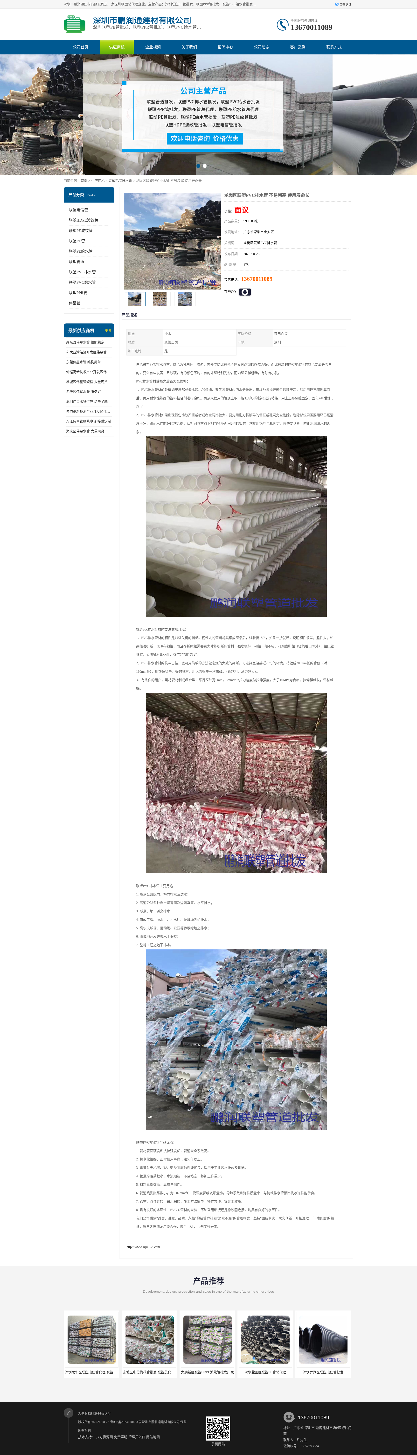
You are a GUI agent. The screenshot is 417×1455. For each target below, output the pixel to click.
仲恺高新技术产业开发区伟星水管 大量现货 (89, 411)
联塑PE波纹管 (81, 231)
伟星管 (74, 303)
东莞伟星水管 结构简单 (83, 362)
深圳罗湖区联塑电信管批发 (207, 1372)
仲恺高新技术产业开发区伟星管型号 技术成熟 (89, 372)
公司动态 (261, 47)
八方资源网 (104, 1437)
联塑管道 (76, 262)
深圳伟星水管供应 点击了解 (87, 401)
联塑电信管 (78, 210)
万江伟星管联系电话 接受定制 (88, 421)
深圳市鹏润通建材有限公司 (161, 1422)
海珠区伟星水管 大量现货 (85, 431)
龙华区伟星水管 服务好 (83, 392)
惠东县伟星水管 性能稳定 (85, 342)
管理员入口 (136, 1437)
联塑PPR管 (78, 293)
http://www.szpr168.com (143, 1247)
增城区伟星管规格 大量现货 (87, 382)
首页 (84, 181)
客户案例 (298, 47)
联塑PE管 (77, 241)
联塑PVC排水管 (120, 181)
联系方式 (334, 47)
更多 (108, 331)
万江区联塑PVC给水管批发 (265, 1372)
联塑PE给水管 (81, 251)
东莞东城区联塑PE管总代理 (323, 1372)
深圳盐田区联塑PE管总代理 (149, 1372)
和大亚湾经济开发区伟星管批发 (89, 352)
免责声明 (120, 1437)
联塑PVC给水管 (82, 282)
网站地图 (153, 1437)
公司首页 (80, 47)
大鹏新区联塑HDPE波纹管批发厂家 (91, 1372)
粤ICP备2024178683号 (125, 1422)
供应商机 (117, 47)
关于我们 (189, 47)
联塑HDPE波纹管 (83, 220)
